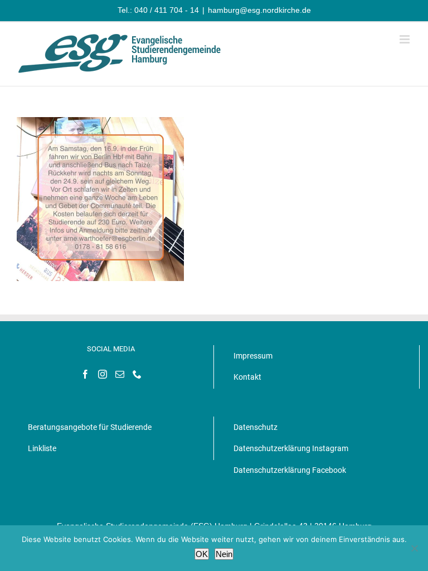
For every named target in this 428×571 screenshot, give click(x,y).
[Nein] (414, 548)
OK (202, 554)
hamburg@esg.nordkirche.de (259, 10)
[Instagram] (102, 374)
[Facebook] (85, 374)
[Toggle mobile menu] (405, 39)
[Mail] (119, 374)
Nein (224, 554)
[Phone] (137, 374)
